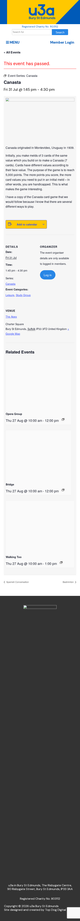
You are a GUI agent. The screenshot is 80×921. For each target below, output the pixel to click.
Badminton (68, 581)
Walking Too (14, 557)
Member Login (62, 42)
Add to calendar (27, 224)
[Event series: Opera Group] (63, 419)
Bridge (10, 484)
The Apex (11, 316)
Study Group (23, 295)
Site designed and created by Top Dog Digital (35, 910)
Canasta (10, 284)
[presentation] (38, 384)
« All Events (12, 52)
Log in (48, 275)
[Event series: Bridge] (63, 490)
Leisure (10, 295)
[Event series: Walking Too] (61, 562)
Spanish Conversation (17, 581)
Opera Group (14, 414)
